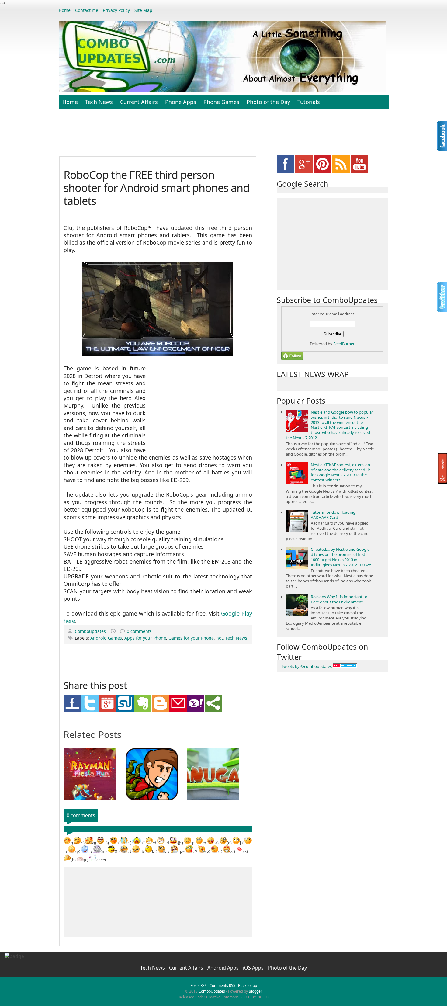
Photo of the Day (268, 102)
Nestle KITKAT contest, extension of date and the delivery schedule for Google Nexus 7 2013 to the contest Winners (341, 472)
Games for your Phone (191, 638)
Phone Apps (180, 102)
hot (219, 638)
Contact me (86, 10)
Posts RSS (198, 985)
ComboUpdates (212, 991)
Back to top (247, 985)
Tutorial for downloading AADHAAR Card (333, 514)
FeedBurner (344, 343)
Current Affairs (139, 102)
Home (65, 10)
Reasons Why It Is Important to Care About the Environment (339, 599)
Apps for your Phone (145, 638)
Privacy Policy (116, 10)
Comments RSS (222, 985)
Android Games (106, 638)
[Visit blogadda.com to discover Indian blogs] (345, 666)
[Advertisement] (223, 135)
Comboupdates (91, 631)
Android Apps (223, 967)
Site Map (143, 10)
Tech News (99, 102)
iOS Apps (254, 967)
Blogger (255, 991)
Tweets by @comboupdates (306, 666)
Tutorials (308, 102)
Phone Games (221, 102)
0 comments (139, 631)
